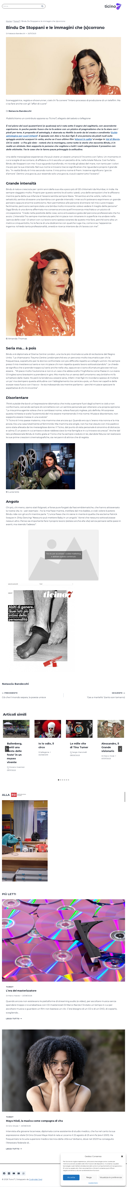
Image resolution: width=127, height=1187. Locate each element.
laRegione (45, 752)
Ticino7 (9, 987)
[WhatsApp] (23, 1173)
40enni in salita (83, 139)
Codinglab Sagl (35, 1179)
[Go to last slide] (7, 749)
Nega (89, 1177)
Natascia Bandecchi (16, 33)
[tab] (58, 780)
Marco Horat (109, 756)
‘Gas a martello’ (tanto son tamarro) (106, 695)
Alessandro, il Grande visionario (110, 747)
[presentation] (16, 729)
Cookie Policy (93, 1183)
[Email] (18, 1173)
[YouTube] (14, 1173)
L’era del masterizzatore (21, 990)
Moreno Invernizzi (16, 767)
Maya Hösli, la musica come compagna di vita (34, 1120)
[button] (122, 1156)
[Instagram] (9, 1173)
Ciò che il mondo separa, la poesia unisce (24, 695)
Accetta (71, 1177)
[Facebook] (4, 1173)
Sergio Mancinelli (79, 752)
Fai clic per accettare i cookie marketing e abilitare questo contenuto (63, 555)
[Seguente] (120, 749)
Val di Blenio (112, 139)
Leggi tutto (14, 1019)
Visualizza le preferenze (111, 1177)
